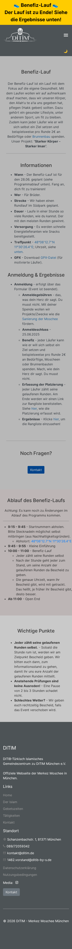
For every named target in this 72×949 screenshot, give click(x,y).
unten (18, 252)
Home (7, 795)
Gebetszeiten (13, 809)
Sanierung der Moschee (40, 319)
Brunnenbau (41, 136)
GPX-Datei (48, 258)
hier (34, 408)
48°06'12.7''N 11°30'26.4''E (51, 541)
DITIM (9, 748)
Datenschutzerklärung (19, 868)
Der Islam (10, 802)
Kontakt (36, 470)
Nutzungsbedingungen (20, 875)
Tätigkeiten (11, 816)
